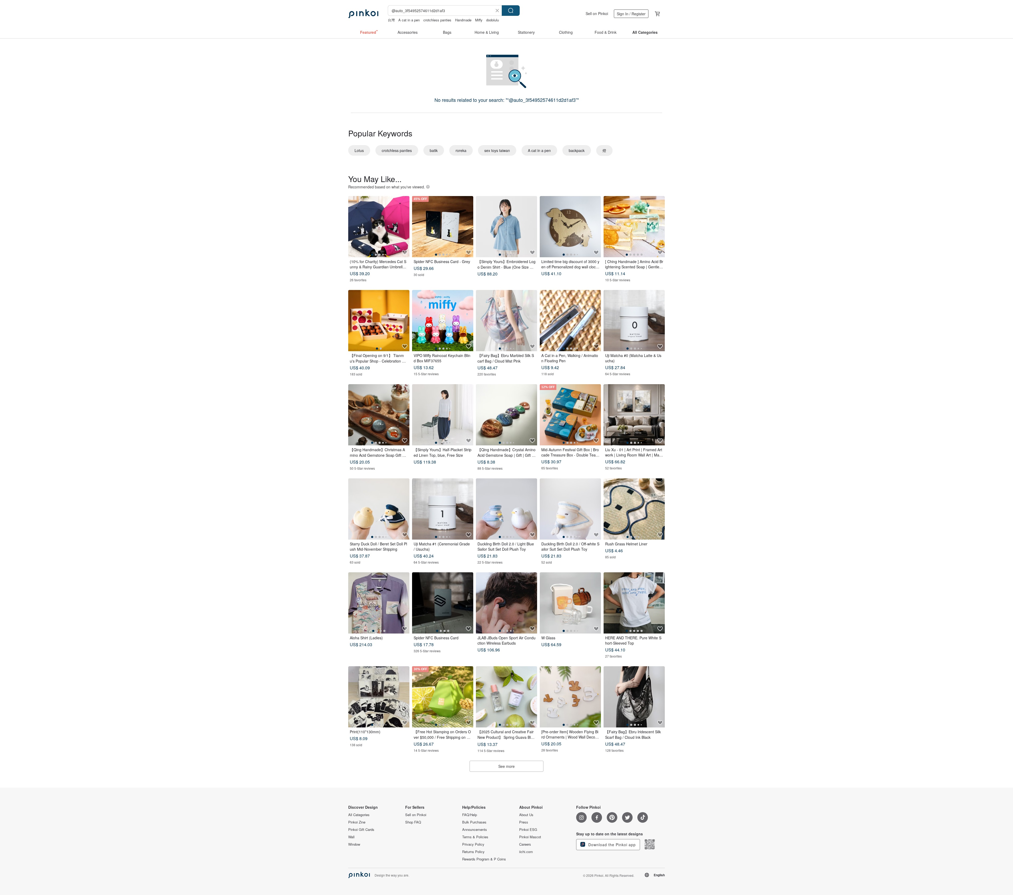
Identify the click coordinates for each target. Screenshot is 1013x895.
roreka (461, 150)
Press (523, 822)
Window (354, 844)
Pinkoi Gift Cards (361, 829)
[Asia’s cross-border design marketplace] (363, 14)
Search (511, 10)
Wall (351, 837)
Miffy (478, 19)
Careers (525, 844)
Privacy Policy (473, 844)
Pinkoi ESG (528, 829)
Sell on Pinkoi (597, 13)
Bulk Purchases (474, 822)
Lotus (359, 150)
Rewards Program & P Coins (484, 859)
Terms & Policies (475, 837)
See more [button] (506, 766)
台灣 (391, 19)
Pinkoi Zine (356, 822)
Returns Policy (473, 852)
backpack (577, 150)
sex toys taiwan (497, 150)
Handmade (463, 19)
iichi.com (526, 852)
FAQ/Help (469, 815)
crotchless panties (437, 19)
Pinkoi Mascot (530, 837)
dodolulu (492, 19)
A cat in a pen (409, 19)
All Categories (359, 815)
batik (434, 150)
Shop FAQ (413, 822)
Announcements (474, 829)
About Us (526, 815)
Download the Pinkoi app (611, 844)
